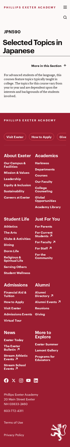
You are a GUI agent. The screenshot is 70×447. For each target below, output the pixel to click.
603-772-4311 (14, 411)
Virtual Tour (13, 320)
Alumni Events (46, 302)
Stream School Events (15, 367)
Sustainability (14, 191)
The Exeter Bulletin (12, 347)
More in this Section (46, 65)
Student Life (16, 219)
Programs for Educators (45, 358)
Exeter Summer (46, 344)
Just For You (47, 219)
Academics (46, 155)
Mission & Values (16, 172)
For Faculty (43, 242)
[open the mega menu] (65, 9)
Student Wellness (17, 273)
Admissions (16, 284)
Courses (41, 175)
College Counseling (43, 189)
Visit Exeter (15, 137)
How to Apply (42, 137)
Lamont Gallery (46, 350)
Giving (40, 314)
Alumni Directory (42, 294)
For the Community (44, 256)
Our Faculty (43, 181)
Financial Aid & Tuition (15, 294)
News (9, 332)
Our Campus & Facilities (15, 165)
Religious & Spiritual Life (13, 259)
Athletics (11, 226)
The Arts (10, 232)
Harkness (42, 163)
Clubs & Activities (17, 238)
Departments (45, 169)
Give (63, 137)
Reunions (42, 308)
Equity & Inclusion (17, 185)
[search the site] (65, 19)
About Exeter (17, 155)
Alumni (42, 284)
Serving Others (15, 266)
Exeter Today (13, 340)
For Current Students (43, 234)
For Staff (41, 248)
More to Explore (43, 334)
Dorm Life (11, 251)
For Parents (43, 226)
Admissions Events (18, 314)
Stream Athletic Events (16, 357)
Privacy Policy (14, 435)
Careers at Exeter (17, 197)
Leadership (12, 178)
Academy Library (48, 207)
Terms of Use (13, 422)
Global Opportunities (45, 199)
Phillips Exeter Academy (30, 7)
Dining (9, 244)
